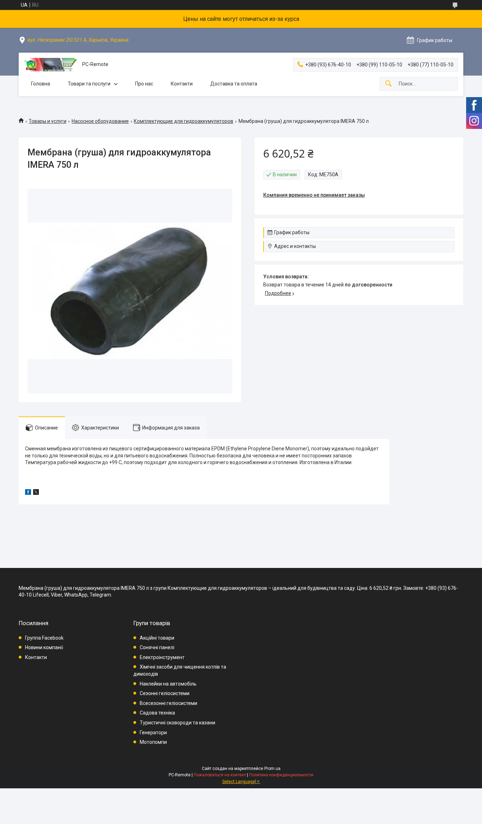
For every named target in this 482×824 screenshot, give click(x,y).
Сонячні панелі (157, 647)
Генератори (153, 732)
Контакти (182, 84)
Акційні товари (157, 638)
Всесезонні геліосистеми (168, 703)
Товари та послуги (89, 84)
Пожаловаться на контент (220, 774)
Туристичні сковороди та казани (177, 722)
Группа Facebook (44, 638)
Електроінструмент (162, 657)
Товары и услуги (47, 121)
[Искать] (388, 83)
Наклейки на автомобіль (168, 684)
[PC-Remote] (50, 64)
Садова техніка (157, 713)
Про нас (144, 84)
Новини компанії (44, 647)
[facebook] (28, 493)
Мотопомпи (153, 742)
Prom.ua (272, 768)
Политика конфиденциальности (281, 774)
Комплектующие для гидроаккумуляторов (183, 121)
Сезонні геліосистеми (164, 693)
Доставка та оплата (233, 84)
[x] (36, 493)
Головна (40, 84)
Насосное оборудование (100, 121)
